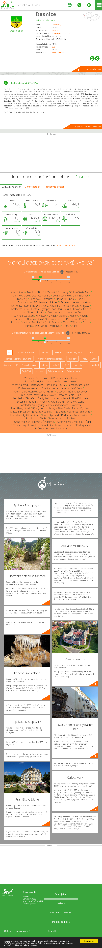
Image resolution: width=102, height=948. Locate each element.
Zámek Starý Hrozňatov (25, 425)
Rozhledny (72, 358)
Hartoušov (47, 299)
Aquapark (45, 352)
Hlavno (59, 299)
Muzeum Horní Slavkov (62, 418)
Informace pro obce (61, 912)
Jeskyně (56, 365)
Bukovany (62, 292)
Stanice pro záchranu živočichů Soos (62, 388)
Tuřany (29, 325)
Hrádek (53, 302)
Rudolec (15, 322)
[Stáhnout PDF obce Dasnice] (92, 58)
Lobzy (57, 312)
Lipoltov (40, 312)
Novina (31, 319)
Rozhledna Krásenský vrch (75, 415)
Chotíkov (17, 295)
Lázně (66, 365)
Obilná (40, 319)
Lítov (49, 312)
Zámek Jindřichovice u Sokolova (63, 405)
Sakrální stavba (73, 371)
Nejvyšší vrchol (80, 365)
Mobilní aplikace (61, 921)
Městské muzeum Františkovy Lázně (30, 411)
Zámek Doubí (48, 425)
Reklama (60, 903)
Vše (9, 352)
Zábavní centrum (55, 371)
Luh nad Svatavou (24, 315)
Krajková (84, 305)
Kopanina (55, 305)
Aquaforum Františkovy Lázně (67, 401)
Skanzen (90, 352)
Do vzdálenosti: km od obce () (38, 333)
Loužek (78, 312)
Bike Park (95, 365)
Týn (37, 325)
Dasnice (46, 14)
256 (53, 47)
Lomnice (67, 312)
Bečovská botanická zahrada (51, 428)
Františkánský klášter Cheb (25, 415)
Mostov (74, 315)
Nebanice (20, 319)
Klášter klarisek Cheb (78, 411)
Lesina (67, 309)
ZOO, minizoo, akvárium (26, 352)
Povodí (60, 319)
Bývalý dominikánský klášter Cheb (51, 408)
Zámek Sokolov (68, 378)
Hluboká (70, 299)
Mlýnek (52, 315)
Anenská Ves (17, 292)
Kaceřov (85, 302)
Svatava (56, 322)
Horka (80, 299)
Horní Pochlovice (37, 302)
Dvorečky (22, 299)
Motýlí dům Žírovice (45, 395)
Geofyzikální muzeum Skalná (54, 398)
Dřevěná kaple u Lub (69, 395)
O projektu (61, 894)
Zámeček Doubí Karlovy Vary (74, 425)
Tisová (86, 322)
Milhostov (41, 315)
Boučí (41, 292)
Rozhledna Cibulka (55, 385)
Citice (27, 295)
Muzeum (39, 371)
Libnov (22, 312)
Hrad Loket (26, 395)
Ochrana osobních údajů (17, 930)
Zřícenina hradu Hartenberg (27, 385)
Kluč (45, 305)
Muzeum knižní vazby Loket (71, 391)
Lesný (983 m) (46, 391)
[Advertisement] (51, 153)
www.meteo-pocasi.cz (66, 245)
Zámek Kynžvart (81, 408)
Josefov (75, 302)
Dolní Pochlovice (62, 295)
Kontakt (52, 930)
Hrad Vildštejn (80, 398)
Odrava (50, 319)
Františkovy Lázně (20, 408)
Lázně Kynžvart (50, 415)
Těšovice (75, 322)
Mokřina (63, 315)
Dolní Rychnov (80, 295)
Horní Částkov (18, 302)
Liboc (31, 312)
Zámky (94, 358)
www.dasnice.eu (58, 52)
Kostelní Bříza (70, 305)
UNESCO (58, 352)
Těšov (66, 322)
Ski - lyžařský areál (74, 352)
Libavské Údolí (81, 309)
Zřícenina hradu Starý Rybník (33, 401)
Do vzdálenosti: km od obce (41, 271)
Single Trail (26, 371)
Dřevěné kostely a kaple (25, 365)
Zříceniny (7, 365)
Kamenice (16, 305)
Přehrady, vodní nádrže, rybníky (18, 358)
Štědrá (46, 322)
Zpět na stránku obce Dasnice (88, 126)
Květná (35, 309)
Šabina (26, 322)
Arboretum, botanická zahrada (50, 358)
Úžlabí (44, 325)
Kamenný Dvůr (32, 305)
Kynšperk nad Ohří (51, 309)
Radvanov (71, 319)
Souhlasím (89, 940)
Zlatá (74, 325)
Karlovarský (56, 25)
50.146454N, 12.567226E (61, 33)
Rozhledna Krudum (29, 388)
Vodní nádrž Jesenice (25, 391)
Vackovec (55, 325)
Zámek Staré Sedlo (78, 385)
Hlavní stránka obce (92, 69)
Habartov (34, 299)
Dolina (47, 295)
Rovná (82, 319)
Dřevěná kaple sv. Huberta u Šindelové (32, 421)
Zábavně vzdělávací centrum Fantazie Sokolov (50, 381)
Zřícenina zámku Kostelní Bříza (41, 378)
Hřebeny (64, 302)
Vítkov (66, 325)
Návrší (83, 315)
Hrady (84, 358)
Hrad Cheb (59, 411)
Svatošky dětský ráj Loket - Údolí (73, 421)
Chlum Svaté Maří (80, 292)
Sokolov (54, 30)
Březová (51, 292)
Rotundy (44, 365)
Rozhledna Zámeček (24, 398)
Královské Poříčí (20, 309)
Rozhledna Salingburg (32, 405)
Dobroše (36, 295)
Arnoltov (31, 292)
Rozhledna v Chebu (36, 418)
